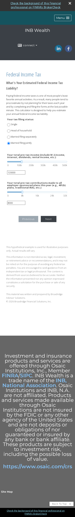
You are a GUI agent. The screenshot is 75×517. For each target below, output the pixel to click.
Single (14, 124)
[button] (62, 18)
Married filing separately (24, 137)
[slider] (37, 161)
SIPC (26, 375)
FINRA (10, 375)
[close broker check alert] (69, 3)
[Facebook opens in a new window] (68, 51)
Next (48, 219)
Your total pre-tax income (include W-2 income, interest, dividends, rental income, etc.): (36, 156)
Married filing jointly (21, 143)
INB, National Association (34, 382)
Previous (28, 219)
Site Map (7, 491)
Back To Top (60, 503)
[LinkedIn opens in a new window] (58, 51)
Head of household (21, 130)
